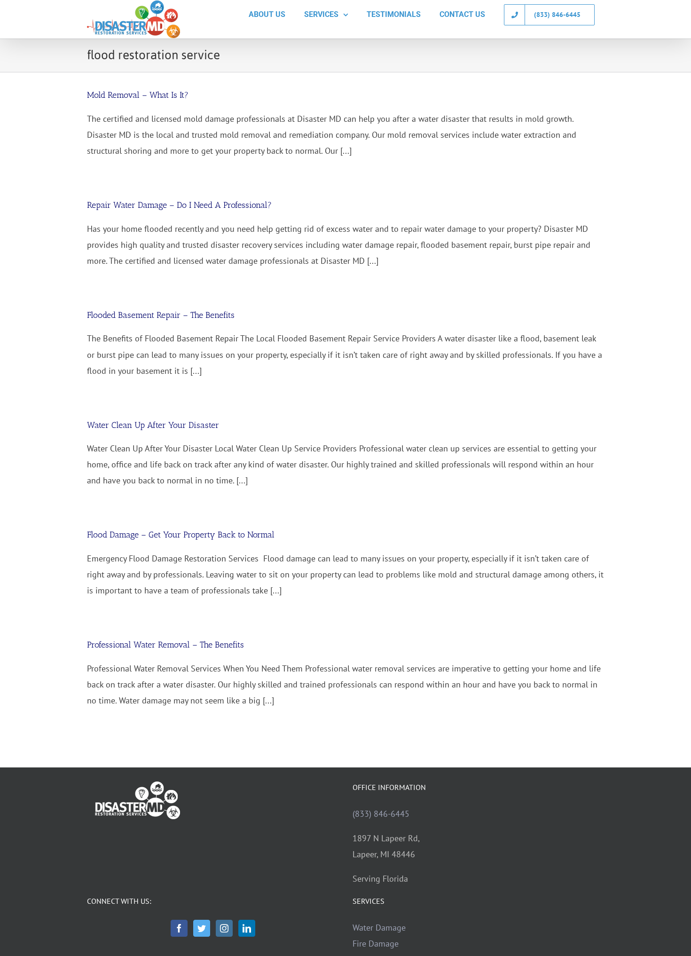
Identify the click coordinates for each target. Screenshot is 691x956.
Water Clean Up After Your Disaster (153, 425)
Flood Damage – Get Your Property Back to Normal (181, 534)
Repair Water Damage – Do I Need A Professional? (179, 205)
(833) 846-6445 (381, 813)
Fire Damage (376, 943)
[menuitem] (267, 14)
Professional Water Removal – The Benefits (165, 645)
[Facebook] (179, 928)
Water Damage (379, 927)
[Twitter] (201, 928)
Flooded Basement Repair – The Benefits (161, 315)
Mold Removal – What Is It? (137, 95)
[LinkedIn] (246, 928)
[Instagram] (224, 928)
